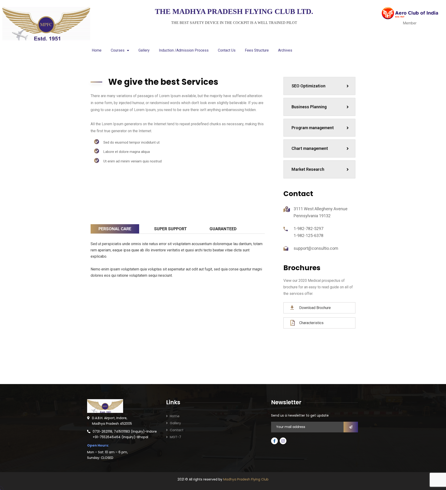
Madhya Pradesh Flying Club (246, 479)
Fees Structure (257, 50)
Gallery (144, 50)
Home (97, 50)
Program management (313, 127)
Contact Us (227, 50)
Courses (118, 50)
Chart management (310, 148)
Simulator (143, 323)
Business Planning (309, 106)
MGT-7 (175, 437)
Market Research (308, 169)
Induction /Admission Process (184, 50)
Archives (285, 50)
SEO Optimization (308, 85)
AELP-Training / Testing (212, 326)
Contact (177, 430)
